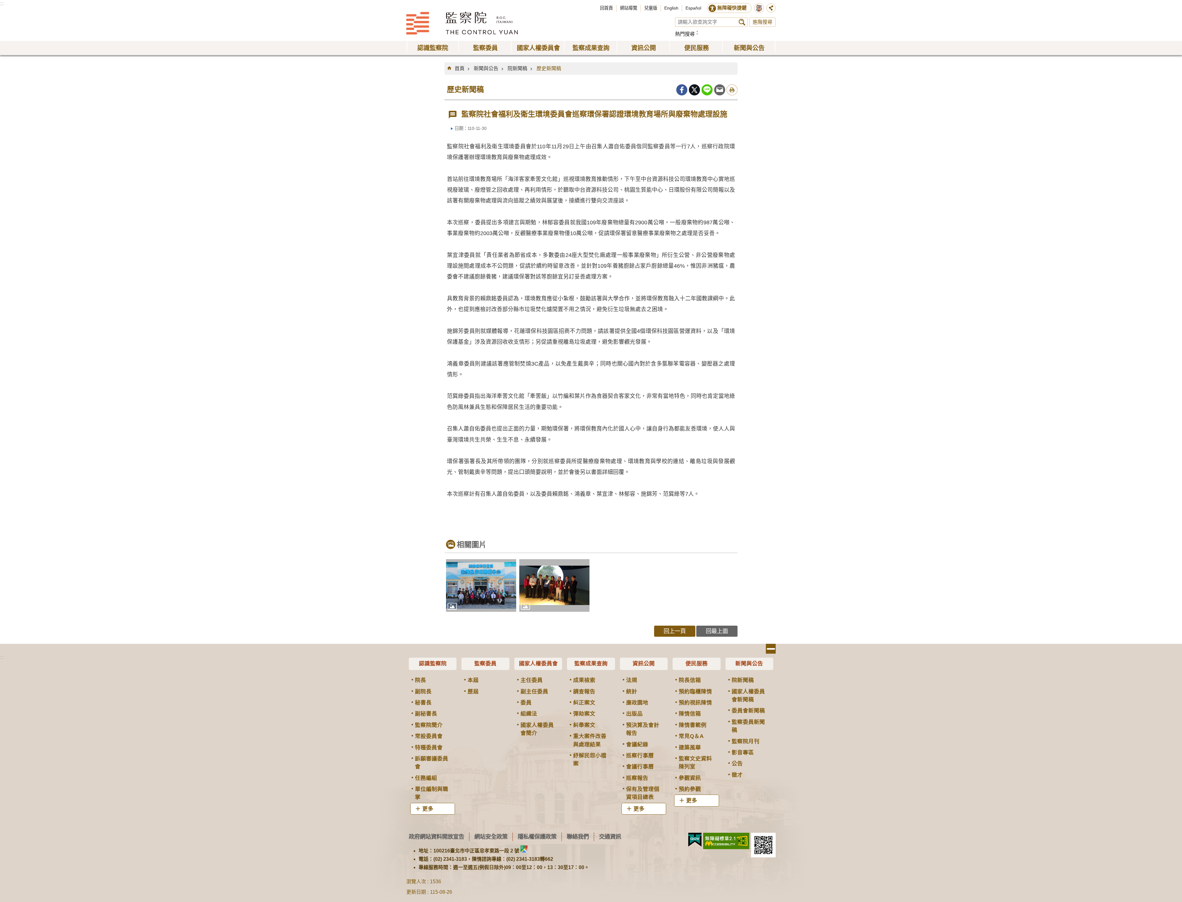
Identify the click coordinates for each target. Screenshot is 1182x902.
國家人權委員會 (538, 663)
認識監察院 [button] (432, 48)
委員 (526, 703)
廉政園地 (637, 703)
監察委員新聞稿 (748, 726)
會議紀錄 (637, 744)
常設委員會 (429, 736)
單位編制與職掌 (431, 793)
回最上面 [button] (717, 631)
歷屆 (473, 691)
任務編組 (426, 778)
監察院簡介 (429, 725)
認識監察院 (433, 663)
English (671, 8)
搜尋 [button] (742, 22)
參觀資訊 (690, 778)
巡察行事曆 (640, 755)
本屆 (473, 680)
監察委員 (485, 663)
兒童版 (650, 8)
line (707, 89)
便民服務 (696, 663)
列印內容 (732, 89)
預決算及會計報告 (642, 729)
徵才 (737, 775)
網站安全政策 (491, 836)
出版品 (634, 714)
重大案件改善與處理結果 (589, 740)
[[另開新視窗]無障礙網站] (726, 841)
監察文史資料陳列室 (695, 763)
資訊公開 (644, 663)
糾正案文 (584, 703)
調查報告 (584, 691)
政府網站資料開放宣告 (436, 836)
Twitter (694, 89)
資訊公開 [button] (643, 48)
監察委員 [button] (485, 48)
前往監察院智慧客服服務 (759, 8)
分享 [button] (771, 8)
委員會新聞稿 (748, 711)
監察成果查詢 (591, 663)
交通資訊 (610, 836)
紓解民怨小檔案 (589, 759)
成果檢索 (584, 680)
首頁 (459, 68)
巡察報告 (637, 778)
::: (2, 3)
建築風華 (690, 747)
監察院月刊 (745, 741)
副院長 (423, 691)
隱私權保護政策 (537, 836)
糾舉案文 (584, 725)
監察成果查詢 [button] (591, 48)
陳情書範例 (692, 725)
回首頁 (606, 8)
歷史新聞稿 (549, 68)
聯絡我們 (578, 836)
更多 (427, 809)
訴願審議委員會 (431, 763)
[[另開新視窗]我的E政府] (695, 840)
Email (719, 89)
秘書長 (423, 703)
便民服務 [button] (696, 48)
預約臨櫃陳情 (695, 691)
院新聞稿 (517, 68)
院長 (420, 680)
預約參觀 (690, 789)
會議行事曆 (640, 767)
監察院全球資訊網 (462, 23)
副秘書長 (426, 714)
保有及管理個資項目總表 (642, 793)
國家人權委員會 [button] (538, 48)
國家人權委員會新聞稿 (748, 695)
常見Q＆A (691, 736)
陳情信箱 (690, 714)
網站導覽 (628, 8)
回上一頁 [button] (675, 631)
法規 (631, 680)
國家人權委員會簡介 (537, 729)
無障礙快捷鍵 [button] (732, 7)
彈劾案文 (584, 714)
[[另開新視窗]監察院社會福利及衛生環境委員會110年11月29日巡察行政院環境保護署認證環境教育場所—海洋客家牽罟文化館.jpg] (481, 585)
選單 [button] (771, 649)
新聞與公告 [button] (749, 48)
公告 (737, 763)
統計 (631, 691)
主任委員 (532, 680)
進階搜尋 (762, 22)
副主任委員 (534, 691)
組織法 (529, 714)
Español (693, 8)
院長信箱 (690, 680)
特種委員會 (429, 747)
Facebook (681, 89)
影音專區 (743, 752)
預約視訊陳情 (695, 703)
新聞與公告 (486, 68)
